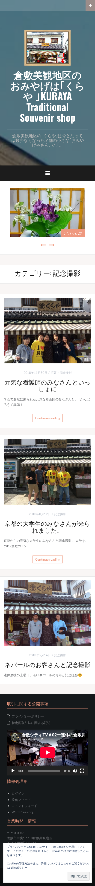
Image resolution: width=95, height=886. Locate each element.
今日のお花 (76, 233)
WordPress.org (22, 812)
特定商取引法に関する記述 (31, 723)
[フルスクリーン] (82, 771)
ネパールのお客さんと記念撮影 (47, 664)
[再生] (13, 771)
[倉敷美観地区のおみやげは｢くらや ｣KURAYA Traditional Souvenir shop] (47, 47)
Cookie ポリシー (17, 867)
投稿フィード (21, 800)
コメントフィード (24, 806)
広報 (54, 373)
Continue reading (47, 418)
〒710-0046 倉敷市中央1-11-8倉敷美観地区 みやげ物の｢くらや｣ (29, 838)
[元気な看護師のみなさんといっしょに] (47, 330)
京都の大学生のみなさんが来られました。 (47, 526)
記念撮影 (66, 373)
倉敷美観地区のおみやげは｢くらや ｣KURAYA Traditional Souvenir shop (47, 95)
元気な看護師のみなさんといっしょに (48, 385)
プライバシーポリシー (28, 716)
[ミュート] (74, 771)
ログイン (18, 793)
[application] (47, 752)
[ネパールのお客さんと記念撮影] (47, 613)
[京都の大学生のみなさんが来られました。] (47, 471)
